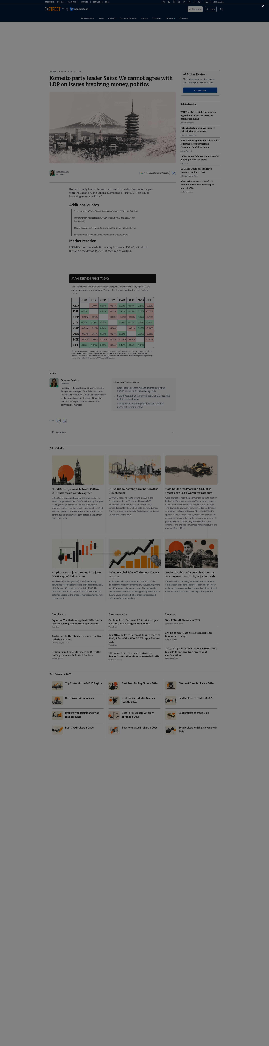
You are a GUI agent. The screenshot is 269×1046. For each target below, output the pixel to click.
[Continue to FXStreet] (263, 6)
